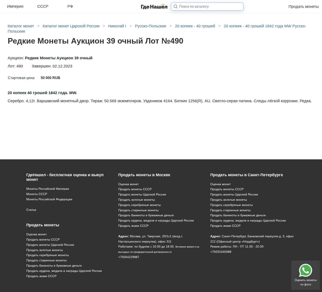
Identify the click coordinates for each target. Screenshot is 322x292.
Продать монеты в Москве (144, 175)
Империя (15, 6)
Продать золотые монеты (44, 250)
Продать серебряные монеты (47, 255)
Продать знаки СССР (41, 276)
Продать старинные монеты (46, 260)
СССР (42, 6)
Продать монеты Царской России (50, 244)
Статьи (31, 209)
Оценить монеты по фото (306, 282)
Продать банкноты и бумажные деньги (54, 265)
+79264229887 (128, 257)
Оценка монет (36, 234)
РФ (70, 6)
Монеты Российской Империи (47, 188)
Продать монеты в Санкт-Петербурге (246, 175)
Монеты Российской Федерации (49, 199)
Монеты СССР (36, 194)
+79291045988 (220, 251)
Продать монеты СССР (43, 239)
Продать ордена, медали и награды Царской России (64, 271)
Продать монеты (303, 6)
